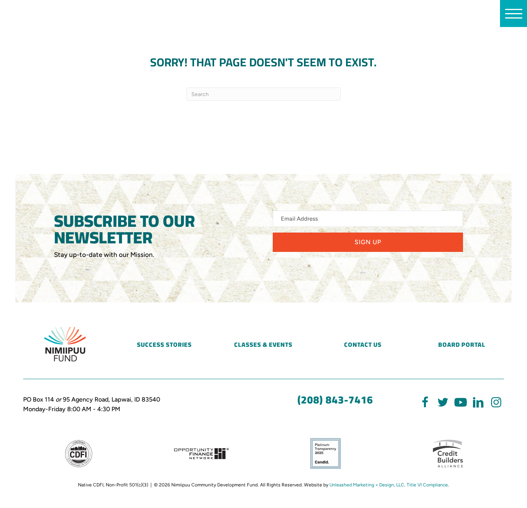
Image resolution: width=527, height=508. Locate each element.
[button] (368, 242)
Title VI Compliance (427, 485)
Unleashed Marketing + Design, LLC (366, 485)
